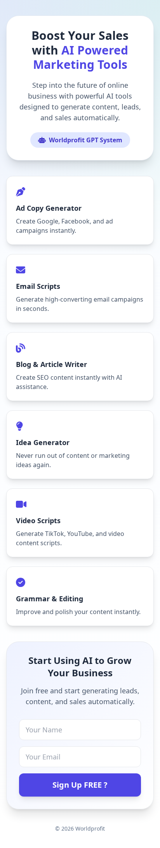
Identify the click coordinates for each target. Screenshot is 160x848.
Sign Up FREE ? (80, 785)
